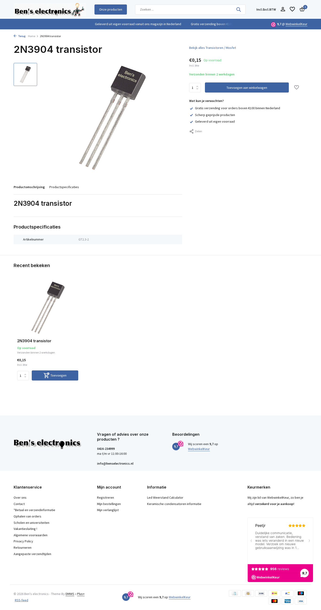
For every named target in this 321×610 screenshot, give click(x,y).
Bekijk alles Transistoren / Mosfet (212, 48)
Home (31, 36)
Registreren (105, 497)
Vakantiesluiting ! (25, 529)
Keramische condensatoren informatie (174, 504)
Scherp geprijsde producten (215, 115)
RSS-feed (21, 600)
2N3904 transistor (34, 340)
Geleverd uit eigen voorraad (215, 121)
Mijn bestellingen (109, 504)
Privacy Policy (23, 541)
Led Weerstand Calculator (165, 497)
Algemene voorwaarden (30, 535)
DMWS (70, 594)
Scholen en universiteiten (31, 523)
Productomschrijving (29, 187)
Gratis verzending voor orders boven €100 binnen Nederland (237, 108)
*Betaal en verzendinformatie (34, 510)
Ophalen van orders (27, 516)
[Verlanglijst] (292, 9)
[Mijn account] (283, 9)
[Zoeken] (238, 9)
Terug (22, 36)
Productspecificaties (64, 187)
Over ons (20, 497)
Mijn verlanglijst (108, 510)
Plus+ (81, 594)
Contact (19, 504)
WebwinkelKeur (296, 24)
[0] (301, 9)
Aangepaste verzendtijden (32, 554)
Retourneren (22, 547)
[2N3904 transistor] (47, 307)
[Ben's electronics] (50, 9)
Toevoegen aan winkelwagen (247, 87)
